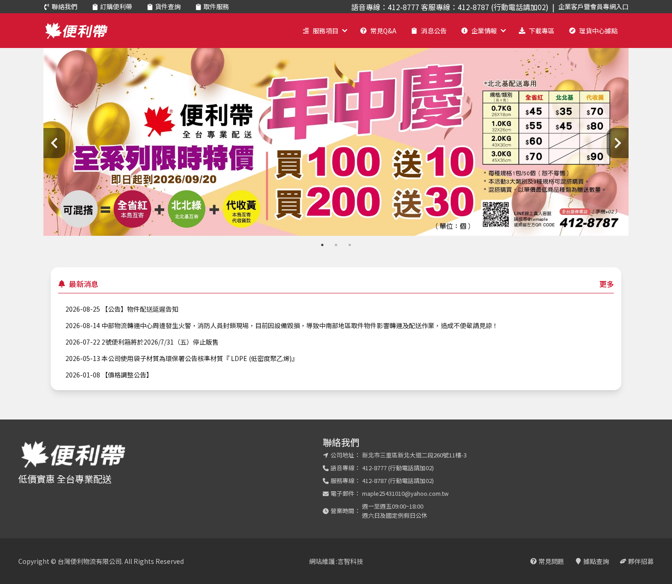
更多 (606, 283)
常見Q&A (383, 30)
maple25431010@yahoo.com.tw (405, 493)
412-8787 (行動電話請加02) (398, 480)
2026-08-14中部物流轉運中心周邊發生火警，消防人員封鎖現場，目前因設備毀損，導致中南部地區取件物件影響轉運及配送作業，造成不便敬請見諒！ (281, 325)
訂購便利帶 (116, 6)
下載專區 (542, 30)
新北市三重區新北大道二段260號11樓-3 (414, 455)
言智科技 (350, 561)
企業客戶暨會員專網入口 (593, 6)
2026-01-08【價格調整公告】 (109, 374)
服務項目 (325, 30)
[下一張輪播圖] (618, 143)
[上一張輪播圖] (54, 143)
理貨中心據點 (598, 30)
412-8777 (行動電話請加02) (398, 467)
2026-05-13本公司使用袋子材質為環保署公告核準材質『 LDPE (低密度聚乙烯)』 (181, 358)
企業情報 (484, 30)
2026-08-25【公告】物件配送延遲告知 (121, 308)
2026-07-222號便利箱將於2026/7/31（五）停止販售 (142, 341)
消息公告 (434, 30)
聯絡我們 (64, 6)
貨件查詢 (168, 6)
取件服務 (216, 6)
